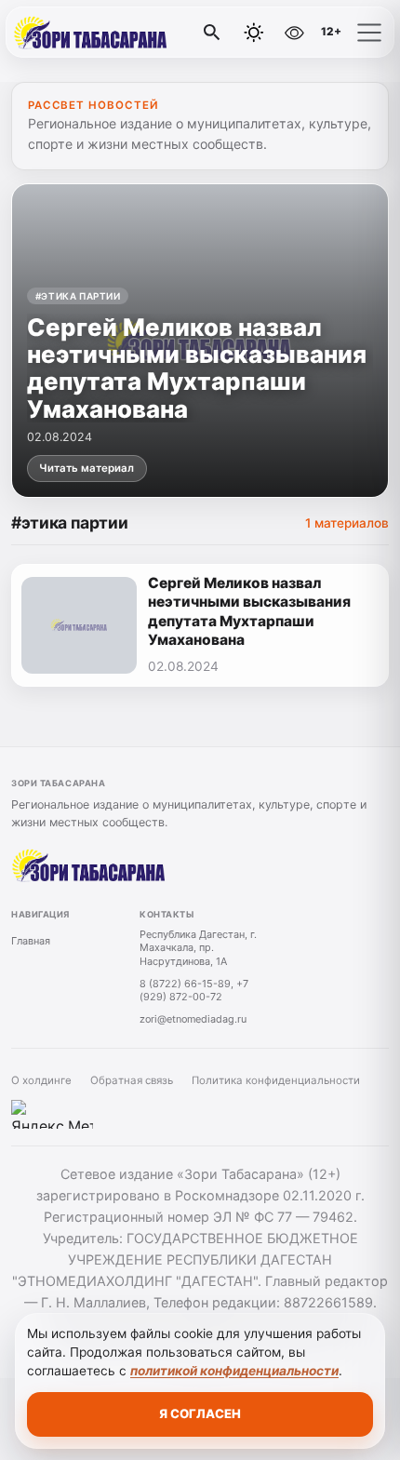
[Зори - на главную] (91, 32)
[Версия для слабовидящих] (294, 32)
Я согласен (200, 1413)
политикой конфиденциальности (234, 1370)
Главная (30, 940)
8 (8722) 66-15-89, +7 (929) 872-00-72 (194, 990)
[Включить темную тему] (254, 32)
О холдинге (41, 1080)
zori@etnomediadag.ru (193, 1018)
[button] (369, 32)
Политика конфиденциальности (276, 1080)
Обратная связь (131, 1080)
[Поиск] (212, 32)
